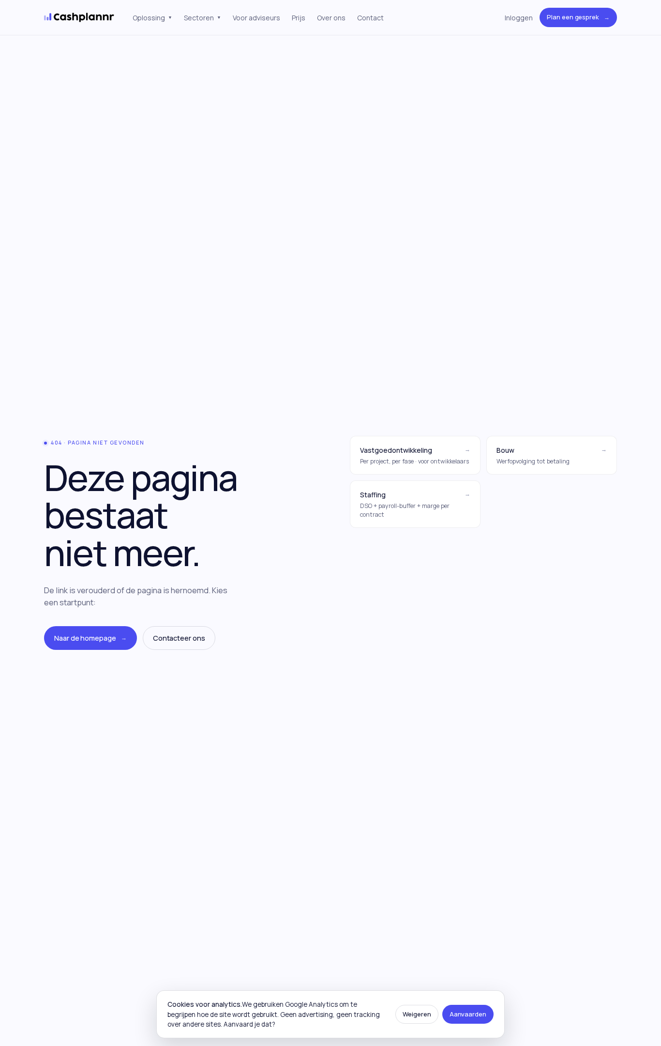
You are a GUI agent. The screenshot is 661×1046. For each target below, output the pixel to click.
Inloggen (519, 17)
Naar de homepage (90, 638)
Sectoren (202, 17)
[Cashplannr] (79, 17)
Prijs (298, 17)
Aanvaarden (468, 1014)
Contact (370, 17)
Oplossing (152, 17)
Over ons (331, 17)
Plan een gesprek (578, 17)
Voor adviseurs (256, 17)
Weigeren (417, 1014)
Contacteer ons (179, 638)
